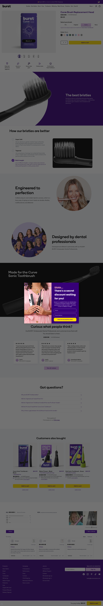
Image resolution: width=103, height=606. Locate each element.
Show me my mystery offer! (65, 319)
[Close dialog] (26, 284)
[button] (2, 604)
